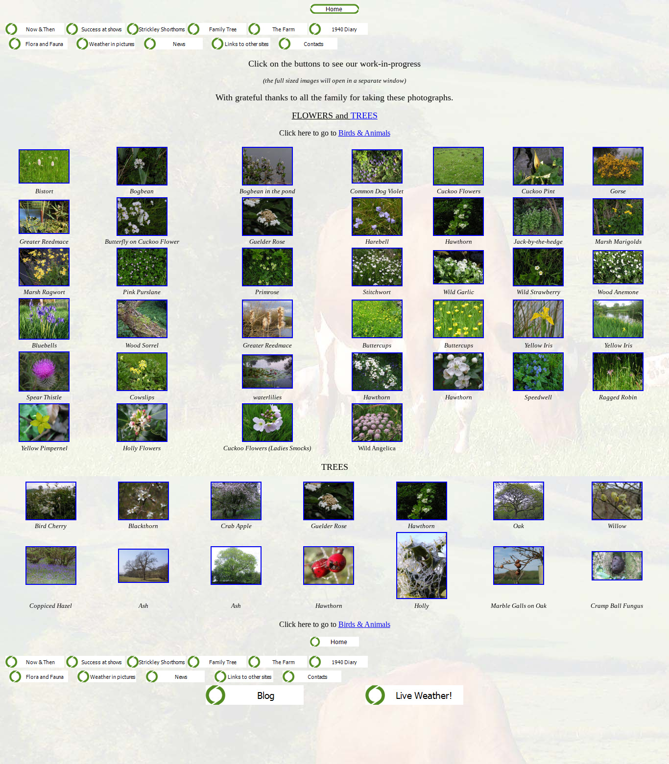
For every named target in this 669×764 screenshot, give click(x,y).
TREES (364, 115)
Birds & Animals (364, 133)
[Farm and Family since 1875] (34, 32)
